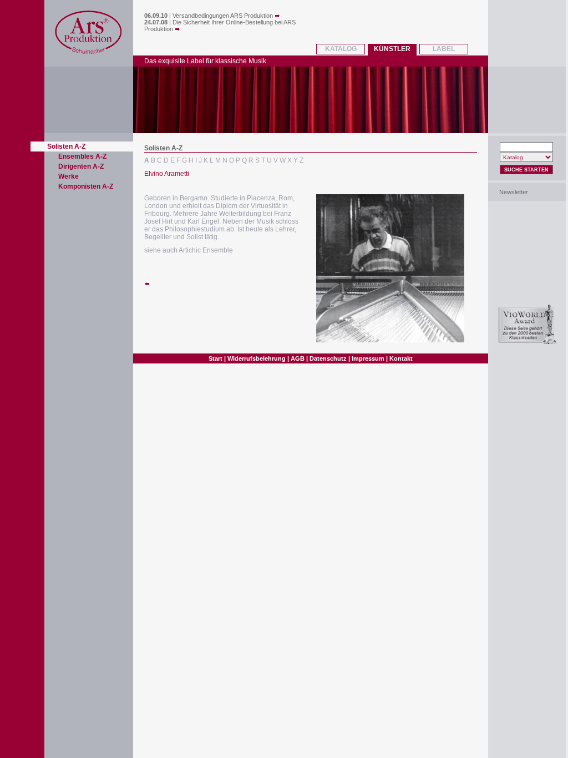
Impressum (368, 358)
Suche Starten (526, 170)
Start (215, 358)
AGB (298, 358)
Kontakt (401, 358)
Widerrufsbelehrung (256, 358)
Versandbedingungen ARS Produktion (224, 15)
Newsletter (513, 192)
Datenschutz (328, 358)
